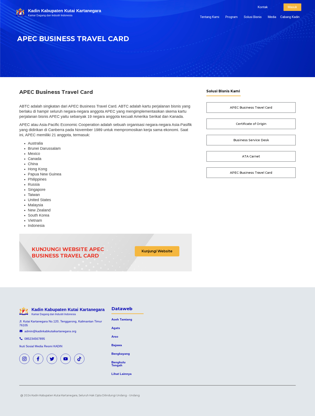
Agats (115, 328)
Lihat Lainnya (121, 374)
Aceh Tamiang (121, 319)
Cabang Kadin (290, 17)
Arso (114, 336)
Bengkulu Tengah (118, 364)
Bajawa (116, 345)
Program (231, 17)
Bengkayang (120, 353)
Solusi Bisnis (253, 17)
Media (272, 17)
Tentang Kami (209, 17)
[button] (263, 7)
